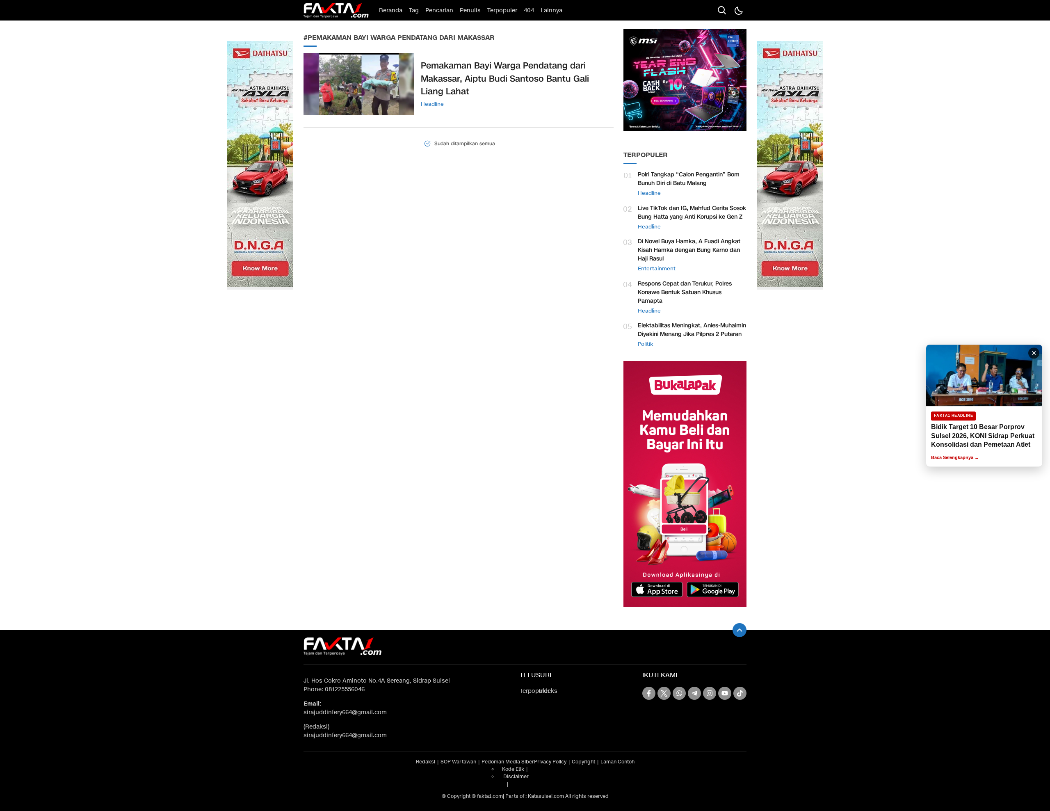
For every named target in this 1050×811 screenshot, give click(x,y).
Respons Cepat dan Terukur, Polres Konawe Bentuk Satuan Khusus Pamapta (685, 292)
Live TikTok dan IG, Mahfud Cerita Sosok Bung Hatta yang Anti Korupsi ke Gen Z (692, 212)
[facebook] (648, 693)
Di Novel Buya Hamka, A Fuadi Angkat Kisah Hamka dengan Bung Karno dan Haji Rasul (689, 250)
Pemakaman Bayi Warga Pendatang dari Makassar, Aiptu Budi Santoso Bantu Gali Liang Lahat (505, 78)
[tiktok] (739, 693)
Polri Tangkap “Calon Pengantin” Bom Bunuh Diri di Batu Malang (689, 179)
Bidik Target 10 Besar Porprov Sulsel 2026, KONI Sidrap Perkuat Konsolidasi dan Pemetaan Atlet (982, 435)
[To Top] (739, 630)
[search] (722, 10)
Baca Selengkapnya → (955, 457)
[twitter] (664, 693)
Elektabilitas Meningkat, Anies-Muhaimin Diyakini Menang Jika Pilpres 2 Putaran (692, 330)
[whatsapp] (679, 693)
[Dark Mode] (738, 10)
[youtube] (724, 693)
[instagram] (709, 693)
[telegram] (694, 693)
